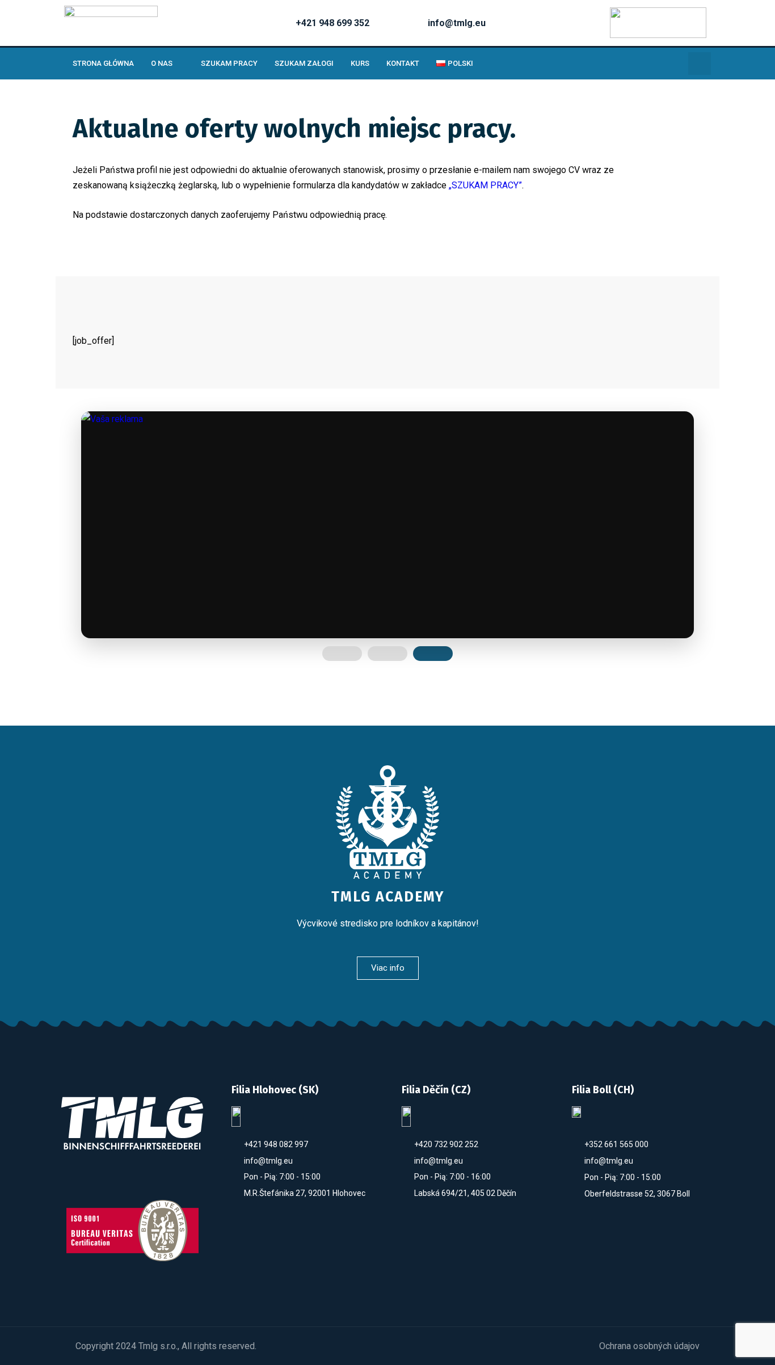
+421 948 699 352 (332, 23)
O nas (161, 63)
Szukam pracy (229, 63)
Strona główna (103, 63)
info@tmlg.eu (457, 23)
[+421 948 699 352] (275, 22)
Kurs (360, 63)
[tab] (342, 653)
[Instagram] (170, 1181)
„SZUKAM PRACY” (485, 185)
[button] (699, 63)
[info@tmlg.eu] (407, 22)
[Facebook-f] (94, 1181)
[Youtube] (132, 1181)
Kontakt (402, 63)
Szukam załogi (304, 63)
